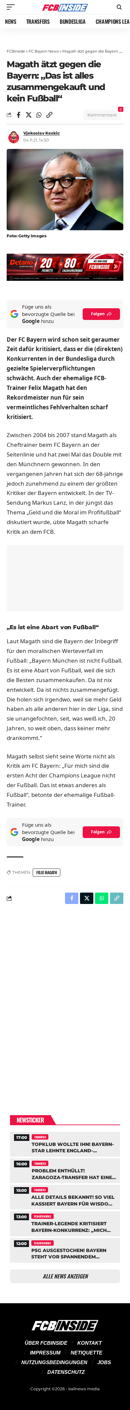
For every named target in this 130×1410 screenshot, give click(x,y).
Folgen (98, 314)
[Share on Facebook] (18, 114)
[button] (12, 7)
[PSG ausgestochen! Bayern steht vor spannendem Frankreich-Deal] (65, 1249)
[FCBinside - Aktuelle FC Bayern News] (65, 7)
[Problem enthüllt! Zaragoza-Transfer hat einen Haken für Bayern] (65, 1169)
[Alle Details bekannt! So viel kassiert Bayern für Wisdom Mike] (65, 1196)
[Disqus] (65, 1001)
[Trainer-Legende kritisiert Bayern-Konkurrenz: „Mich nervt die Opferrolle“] (65, 1222)
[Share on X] (28, 114)
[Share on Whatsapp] (39, 114)
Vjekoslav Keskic (41, 133)
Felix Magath (46, 872)
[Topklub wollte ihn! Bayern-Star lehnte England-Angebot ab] (65, 1143)
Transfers (40, 1137)
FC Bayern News (44, 51)
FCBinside (16, 51)
